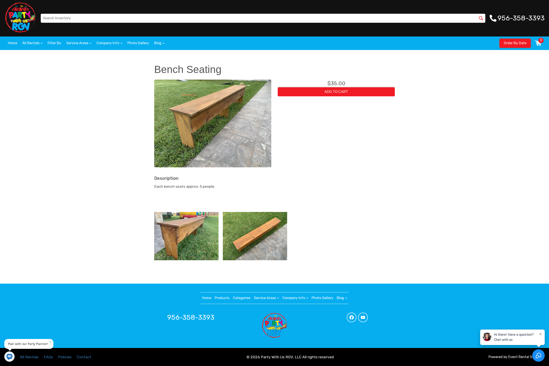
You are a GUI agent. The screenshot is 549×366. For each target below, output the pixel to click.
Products (222, 298)
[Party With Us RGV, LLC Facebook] (351, 317)
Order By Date (515, 43)
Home (12, 43)
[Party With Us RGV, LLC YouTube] (363, 317)
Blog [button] (158, 43)
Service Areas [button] (77, 43)
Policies (65, 357)
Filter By (54, 43)
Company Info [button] (108, 43)
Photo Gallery (138, 43)
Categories (241, 298)
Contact (84, 357)
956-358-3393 (190, 317)
